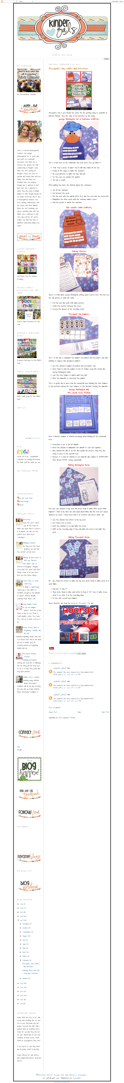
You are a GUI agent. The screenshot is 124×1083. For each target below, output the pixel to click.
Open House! (27, 519)
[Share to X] (81, 654)
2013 (22, 995)
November (26, 924)
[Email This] (78, 654)
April (24, 952)
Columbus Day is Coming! (31, 677)
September (27, 932)
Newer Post (53, 712)
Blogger (77, 1078)
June (24, 944)
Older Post (105, 712)
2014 (22, 991)
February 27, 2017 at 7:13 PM (67, 674)
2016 (22, 983)
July (24, 940)
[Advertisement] (27, 710)
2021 (22, 904)
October (25, 928)
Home (79, 712)
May (24, 948)
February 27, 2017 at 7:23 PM (67, 701)
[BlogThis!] (80, 654)
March (25, 956)
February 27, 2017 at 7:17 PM (67, 688)
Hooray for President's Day (80, 603)
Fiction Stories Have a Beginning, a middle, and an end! (32, 630)
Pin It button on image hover (62, 1082)
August (25, 936)
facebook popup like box (36, 438)
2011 (21, 1003)
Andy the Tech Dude (25, 498)
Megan (19, 749)
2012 (22, 999)
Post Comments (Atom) (67, 717)
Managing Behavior (29, 543)
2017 (22, 920)
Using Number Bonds (30, 604)
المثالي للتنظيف (59, 668)
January (25, 978)
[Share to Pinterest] (85, 654)
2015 (22, 987)
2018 (22, 916)
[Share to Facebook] (83, 654)
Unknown (20, 505)
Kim (18, 747)
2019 (22, 912)
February (26, 960)
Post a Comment (54, 707)
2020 (22, 908)
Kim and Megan (23, 501)
